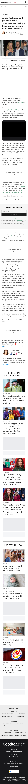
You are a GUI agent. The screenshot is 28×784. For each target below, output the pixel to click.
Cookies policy (14, 761)
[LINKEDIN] (19, 354)
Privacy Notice (20, 220)
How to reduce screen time (7, 713)
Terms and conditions (14, 756)
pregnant (11, 235)
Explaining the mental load (20, 732)
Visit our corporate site (21, 778)
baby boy (20, 102)
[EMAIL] (22, 354)
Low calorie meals (20, 725)
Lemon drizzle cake (7, 723)
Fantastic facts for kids (7, 716)
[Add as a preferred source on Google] (14, 771)
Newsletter (23, 60)
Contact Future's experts (14, 751)
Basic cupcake (7, 725)
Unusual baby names (20, 713)
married (23, 186)
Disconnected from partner (20, 735)
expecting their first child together (12, 110)
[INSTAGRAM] (17, 354)
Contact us (14, 754)
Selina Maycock (11, 32)
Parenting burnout (7, 732)
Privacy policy (14, 759)
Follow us (15, 60)
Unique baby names (15, 6)
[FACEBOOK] (11, 354)
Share (6, 60)
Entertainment (5, 14)
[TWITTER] (14, 354)
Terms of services (19, 218)
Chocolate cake (20, 723)
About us (14, 749)
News (21, 34)
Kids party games (20, 716)
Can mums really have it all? (7, 735)
